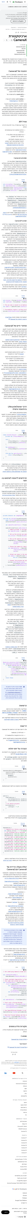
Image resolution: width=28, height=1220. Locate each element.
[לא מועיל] (16, 32)
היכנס (3, 2)
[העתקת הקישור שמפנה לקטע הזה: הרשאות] (17, 706)
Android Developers (22, 27)
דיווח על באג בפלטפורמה (21, 1175)
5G (26, 1115)
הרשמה (5, 1212)
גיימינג (25, 1102)
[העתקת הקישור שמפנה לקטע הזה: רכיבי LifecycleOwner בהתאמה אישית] (11, 409)
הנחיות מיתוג (15, 1208)
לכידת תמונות (18, 282)
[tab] (23, 180)
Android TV (24, 1131)
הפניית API (24, 1164)
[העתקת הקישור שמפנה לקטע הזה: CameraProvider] (13, 221)
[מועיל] (18, 32)
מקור (25, 1088)
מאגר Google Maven (21, 754)
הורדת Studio (23, 1166)
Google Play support (22, 1180)
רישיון (20, 1208)
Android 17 (24, 1138)
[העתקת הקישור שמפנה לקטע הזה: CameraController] (12, 158)
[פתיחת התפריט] (24, 2)
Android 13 (24, 1147)
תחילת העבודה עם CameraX (19, 1039)
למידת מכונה (24, 1105)
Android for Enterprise (21, 1083)
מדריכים (7, 29)
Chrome (25, 1195)
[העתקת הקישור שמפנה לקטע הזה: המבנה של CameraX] (7, 71)
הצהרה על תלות (7, 860)
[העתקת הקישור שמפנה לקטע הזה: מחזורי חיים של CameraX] (3, 326)
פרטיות (25, 1112)
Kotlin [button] (23, 179)
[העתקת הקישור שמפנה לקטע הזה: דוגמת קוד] (17, 1044)
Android (25, 1081)
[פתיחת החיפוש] (10, 2)
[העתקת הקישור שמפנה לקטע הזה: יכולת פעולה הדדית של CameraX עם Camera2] (5, 870)
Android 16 (24, 1140)
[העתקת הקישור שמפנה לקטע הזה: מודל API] (17, 122)
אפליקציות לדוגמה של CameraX (18, 1047)
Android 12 (24, 1150)
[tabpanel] (14, 187)
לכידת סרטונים (10, 282)
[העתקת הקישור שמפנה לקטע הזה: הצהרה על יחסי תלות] (6, 749)
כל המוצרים (24, 1203)
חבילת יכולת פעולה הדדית (12, 878)
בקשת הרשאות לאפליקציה (11, 719)
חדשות (25, 1091)
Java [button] (16, 179)
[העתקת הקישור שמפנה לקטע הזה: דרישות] (18, 726)
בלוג (26, 1093)
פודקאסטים (24, 1096)
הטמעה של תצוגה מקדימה (14, 280)
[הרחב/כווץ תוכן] (20, 45)
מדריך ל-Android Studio (21, 1159)
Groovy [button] (23, 823)
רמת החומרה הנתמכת (11, 647)
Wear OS (24, 1124)
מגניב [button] (23, 766)
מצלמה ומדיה (23, 1110)
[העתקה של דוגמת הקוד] (26, 182)
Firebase (24, 1198)
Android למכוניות (23, 1129)
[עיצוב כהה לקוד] (24, 182)
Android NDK (23, 1169)
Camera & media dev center (17, 6)
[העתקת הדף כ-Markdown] (6, 40)
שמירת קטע (22, 369)
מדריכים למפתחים (22, 1161)
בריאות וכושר (24, 1107)
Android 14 (24, 1145)
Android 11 (24, 1152)
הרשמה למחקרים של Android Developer (17, 1183)
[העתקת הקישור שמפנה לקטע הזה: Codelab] (19, 1036)
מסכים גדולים (23, 1121)
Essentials (13, 27)
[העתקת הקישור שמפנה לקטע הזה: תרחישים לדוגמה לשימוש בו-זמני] (21, 481)
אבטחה (25, 1086)
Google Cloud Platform (21, 1200)
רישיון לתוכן (16, 1062)
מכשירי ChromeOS (22, 1126)
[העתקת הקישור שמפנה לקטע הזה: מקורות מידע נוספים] (7, 1027)
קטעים (22, 354)
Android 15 (24, 1143)
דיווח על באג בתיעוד (22, 1178)
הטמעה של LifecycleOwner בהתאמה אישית (15, 471)
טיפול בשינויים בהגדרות (8, 495)
